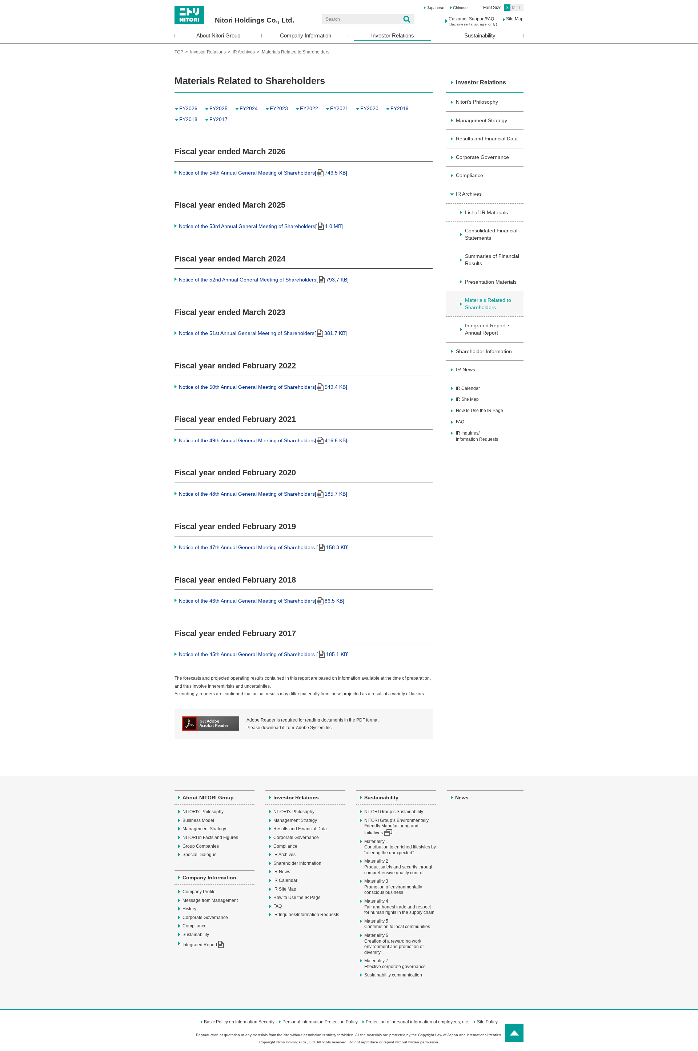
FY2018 (188, 119)
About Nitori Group (218, 35)
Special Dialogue (199, 854)
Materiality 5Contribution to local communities (397, 924)
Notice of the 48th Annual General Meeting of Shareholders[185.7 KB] (263, 494)
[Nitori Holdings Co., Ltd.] (234, 8)
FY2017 (218, 119)
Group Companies (200, 846)
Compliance (469, 175)
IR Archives (244, 52)
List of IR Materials (486, 212)
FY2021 (339, 108)
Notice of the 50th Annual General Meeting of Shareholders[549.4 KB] (263, 387)
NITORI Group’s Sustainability (393, 811)
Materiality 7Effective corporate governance (395, 963)
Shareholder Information (484, 351)
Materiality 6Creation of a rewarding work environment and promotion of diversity (394, 944)
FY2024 (249, 108)
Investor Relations (392, 35)
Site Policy (487, 1021)
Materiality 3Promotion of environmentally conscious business (393, 887)
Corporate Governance (482, 157)
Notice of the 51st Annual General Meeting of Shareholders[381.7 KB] (263, 333)
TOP (178, 52)
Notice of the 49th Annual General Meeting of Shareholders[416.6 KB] (263, 440)
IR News (465, 369)
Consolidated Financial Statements (491, 234)
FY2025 (218, 108)
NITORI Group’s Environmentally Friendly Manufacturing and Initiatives (396, 826)
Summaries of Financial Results (492, 259)
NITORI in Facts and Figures (210, 837)
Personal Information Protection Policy (320, 1021)
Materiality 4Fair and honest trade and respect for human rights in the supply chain (399, 907)
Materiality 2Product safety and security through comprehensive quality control (399, 867)
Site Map (515, 18)
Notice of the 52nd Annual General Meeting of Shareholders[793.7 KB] (264, 280)
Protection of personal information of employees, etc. (417, 1021)
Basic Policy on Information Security (239, 1021)
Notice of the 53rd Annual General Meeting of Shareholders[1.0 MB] (261, 226)
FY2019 (399, 108)
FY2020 (369, 108)
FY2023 (279, 108)
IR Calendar (468, 388)
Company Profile (199, 891)
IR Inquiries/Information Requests (477, 436)
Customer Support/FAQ (473, 21)
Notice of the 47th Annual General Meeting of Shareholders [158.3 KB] (264, 547)
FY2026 (188, 108)
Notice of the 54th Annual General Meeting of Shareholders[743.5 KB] (263, 173)
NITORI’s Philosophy (203, 811)
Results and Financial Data (487, 138)
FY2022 (309, 108)
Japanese (435, 7)
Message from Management (210, 900)
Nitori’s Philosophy (477, 102)
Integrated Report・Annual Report (488, 329)
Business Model (198, 820)
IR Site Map (467, 399)
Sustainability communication (393, 975)
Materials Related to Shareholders (488, 303)
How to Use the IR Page (479, 410)
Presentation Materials (491, 282)
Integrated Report (199, 944)
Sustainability (480, 35)
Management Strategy (481, 120)
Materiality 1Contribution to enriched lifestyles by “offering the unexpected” (400, 847)
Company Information (305, 35)
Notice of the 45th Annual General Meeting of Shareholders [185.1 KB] (264, 654)
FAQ (460, 421)
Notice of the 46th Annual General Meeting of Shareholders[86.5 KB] (261, 601)
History (189, 908)
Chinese (460, 7)
